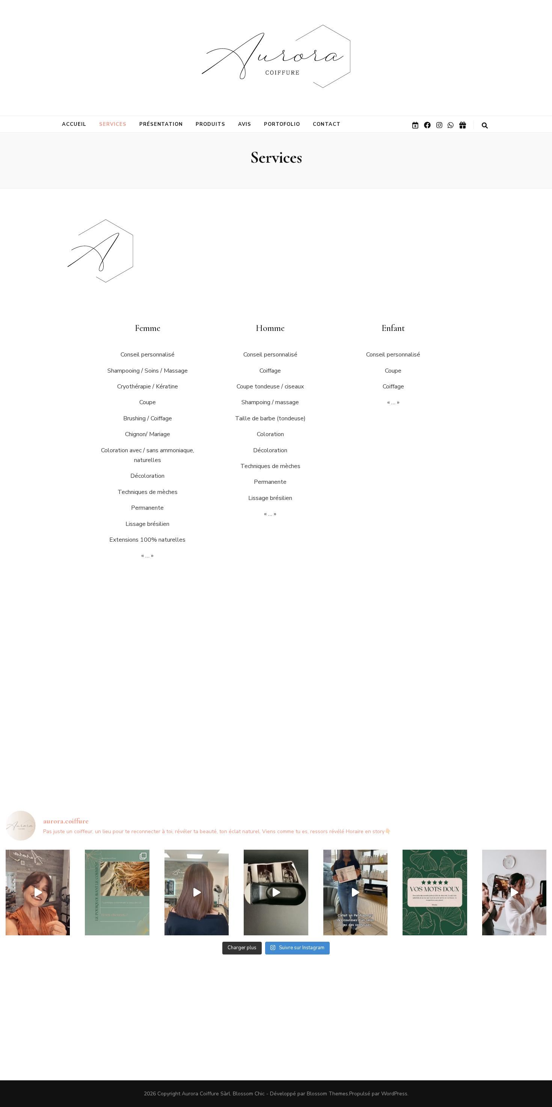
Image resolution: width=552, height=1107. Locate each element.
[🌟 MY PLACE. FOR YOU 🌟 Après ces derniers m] (38, 892)
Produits (210, 124)
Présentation (161, 124)
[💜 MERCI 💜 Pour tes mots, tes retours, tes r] (435, 892)
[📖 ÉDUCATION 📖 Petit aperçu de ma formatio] (355, 892)
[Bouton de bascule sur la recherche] (485, 125)
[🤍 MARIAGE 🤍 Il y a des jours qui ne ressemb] (514, 892)
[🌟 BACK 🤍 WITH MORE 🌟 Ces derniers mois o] (276, 892)
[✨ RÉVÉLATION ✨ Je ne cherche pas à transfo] (196, 892)
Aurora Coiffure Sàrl (206, 1093)
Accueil (74, 124)
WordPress (394, 1093)
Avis (244, 124)
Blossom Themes (327, 1093)
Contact (327, 124)
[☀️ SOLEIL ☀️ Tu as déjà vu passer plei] (117, 892)
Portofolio (282, 124)
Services (113, 124)
